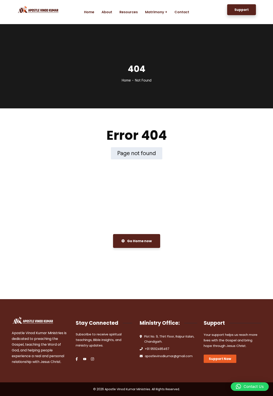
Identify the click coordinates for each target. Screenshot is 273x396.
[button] (250, 386)
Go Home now (139, 241)
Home (126, 80)
